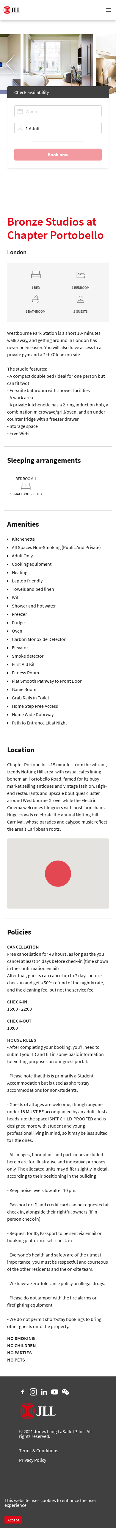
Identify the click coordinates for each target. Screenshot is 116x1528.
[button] (108, 10)
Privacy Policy (32, 1460)
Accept (13, 1520)
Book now (58, 155)
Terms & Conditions (38, 1450)
